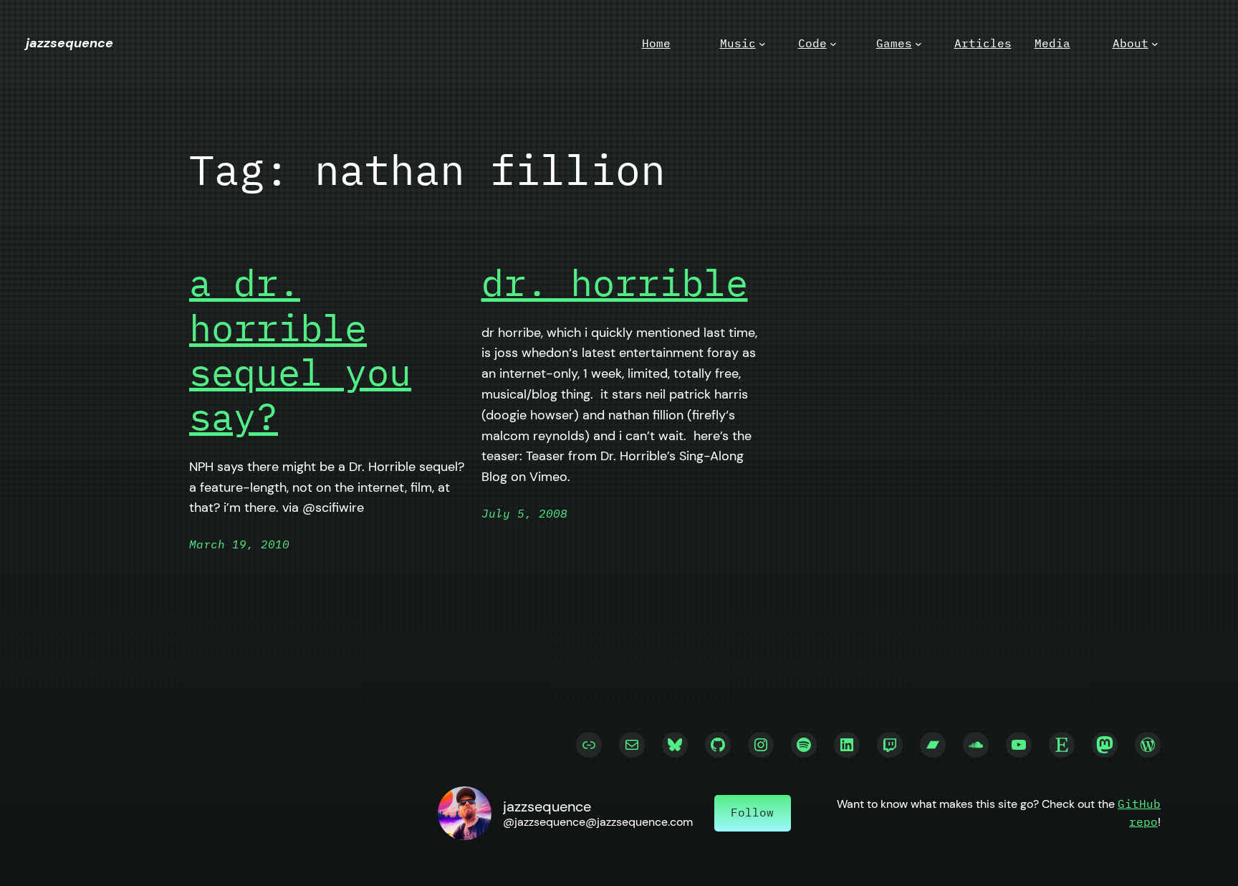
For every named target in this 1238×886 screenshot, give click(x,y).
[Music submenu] (762, 43)
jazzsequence (69, 43)
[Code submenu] (833, 43)
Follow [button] (752, 812)
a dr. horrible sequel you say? (300, 349)
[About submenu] (1154, 43)
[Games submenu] (918, 43)
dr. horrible (614, 282)
